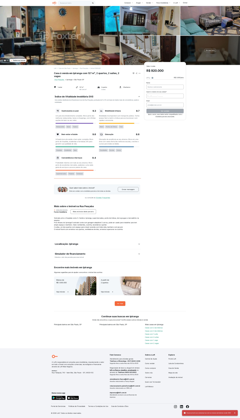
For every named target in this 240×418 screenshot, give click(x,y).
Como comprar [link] (150, 368)
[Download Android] (59, 398)
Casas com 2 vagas (152, 343)
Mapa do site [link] (173, 373)
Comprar (127, 3)
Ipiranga (75, 68)
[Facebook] (187, 407)
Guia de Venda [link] (173, 368)
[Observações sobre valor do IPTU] (152, 77)
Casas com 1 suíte (151, 334)
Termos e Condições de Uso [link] (98, 406)
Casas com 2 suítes (152, 337)
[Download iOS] (73, 398)
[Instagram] (175, 407)
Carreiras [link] (148, 377)
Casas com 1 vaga (151, 340)
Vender (148, 3)
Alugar (138, 3)
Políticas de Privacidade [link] (76, 406)
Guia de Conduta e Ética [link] (119, 406)
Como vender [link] (150, 363)
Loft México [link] (149, 386)
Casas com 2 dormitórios (154, 328)
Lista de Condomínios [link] (176, 363)
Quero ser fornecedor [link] (153, 382)
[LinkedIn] (181, 407)
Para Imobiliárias (162, 3)
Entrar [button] (185, 3)
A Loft (175, 3)
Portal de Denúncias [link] (58, 406)
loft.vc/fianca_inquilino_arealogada (123, 370)
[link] (83, 211)
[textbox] (76, 3)
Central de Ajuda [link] (151, 359)
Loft (55, 68)
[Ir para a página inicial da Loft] (55, 3)
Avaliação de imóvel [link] (175, 377)
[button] (97, 99)
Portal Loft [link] (172, 359)
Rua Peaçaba (84, 68)
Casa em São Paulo (65, 68)
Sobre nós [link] (149, 373)
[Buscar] (92, 3)
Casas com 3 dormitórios (154, 331)
